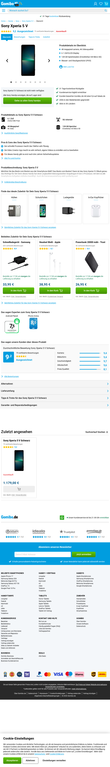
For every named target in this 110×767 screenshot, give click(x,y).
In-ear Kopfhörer (82, 606)
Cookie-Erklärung (57, 754)
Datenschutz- (40, 754)
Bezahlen (4, 621)
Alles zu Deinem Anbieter (10, 646)
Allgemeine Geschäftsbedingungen (47, 696)
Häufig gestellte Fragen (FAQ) (49, 626)
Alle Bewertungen (11, 376)
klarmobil (42, 581)
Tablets (43, 596)
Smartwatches (81, 611)
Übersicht (39, 21)
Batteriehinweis (6, 636)
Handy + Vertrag (47, 573)
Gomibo (80, 618)
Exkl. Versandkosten (18, 297)
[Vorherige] (7, 60)
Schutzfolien (80, 601)
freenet (41, 579)
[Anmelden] (95, 4)
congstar (42, 576)
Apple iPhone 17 (7, 576)
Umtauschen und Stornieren (11, 631)
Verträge (4, 638)
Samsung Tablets (45, 601)
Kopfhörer (80, 608)
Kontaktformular (45, 624)
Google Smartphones (84, 586)
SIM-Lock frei (68, 67)
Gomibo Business (7, 656)
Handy (10, 21)
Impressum (44, 693)
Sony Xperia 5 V (28, 21)
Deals (42, 653)
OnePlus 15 (5, 586)
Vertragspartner (44, 631)
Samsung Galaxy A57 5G (10, 583)
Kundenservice (8, 618)
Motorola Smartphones (84, 583)
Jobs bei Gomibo (45, 629)
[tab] (11, 82)
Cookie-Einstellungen (57, 693)
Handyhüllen (81, 599)
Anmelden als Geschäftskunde (12, 658)
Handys (80, 573)
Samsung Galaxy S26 (9, 579)
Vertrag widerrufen (7, 643)
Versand (4, 629)
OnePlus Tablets (44, 608)
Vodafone (42, 591)
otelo (40, 586)
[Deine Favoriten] (101, 4)
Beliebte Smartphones (12, 573)
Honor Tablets (44, 599)
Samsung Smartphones (85, 579)
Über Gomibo (81, 621)
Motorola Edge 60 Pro (9, 581)
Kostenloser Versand (55, 297)
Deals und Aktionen (8, 648)
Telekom (42, 588)
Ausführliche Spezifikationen (16, 133)
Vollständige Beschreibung (15, 182)
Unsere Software (82, 624)
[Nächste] (49, 60)
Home (3, 21)
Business (5, 653)
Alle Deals (42, 656)
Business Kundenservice (10, 661)
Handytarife (7, 596)
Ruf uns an (43, 621)
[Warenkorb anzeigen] (106, 4)
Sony (17, 21)
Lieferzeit (4, 626)
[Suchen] (106, 10)
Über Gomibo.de (20, 693)
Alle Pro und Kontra (12, 158)
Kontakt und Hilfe (48, 618)
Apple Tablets (44, 604)
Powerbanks (80, 604)
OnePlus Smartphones (84, 581)
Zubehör (80, 596)
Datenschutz (81, 626)
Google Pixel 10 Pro (8, 588)
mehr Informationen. (79, 689)
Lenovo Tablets (44, 606)
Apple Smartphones (83, 576)
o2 (40, 583)
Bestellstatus (5, 624)
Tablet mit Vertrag (45, 611)
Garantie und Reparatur (9, 633)
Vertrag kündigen (7, 641)
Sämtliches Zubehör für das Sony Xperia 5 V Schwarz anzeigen (30, 227)
